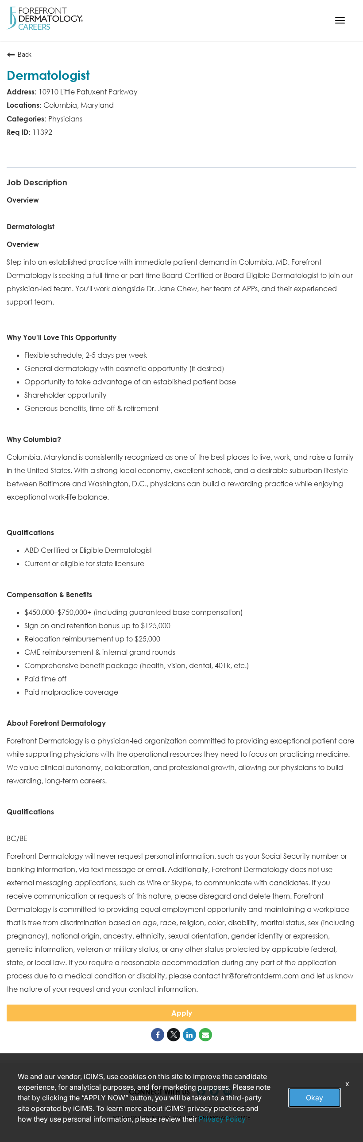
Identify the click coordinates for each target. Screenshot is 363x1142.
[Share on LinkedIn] (189, 1035)
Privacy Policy (222, 1119)
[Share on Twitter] (174, 1035)
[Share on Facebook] (158, 1035)
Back (24, 54)
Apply (181, 1013)
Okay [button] (314, 1097)
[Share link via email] (205, 1035)
